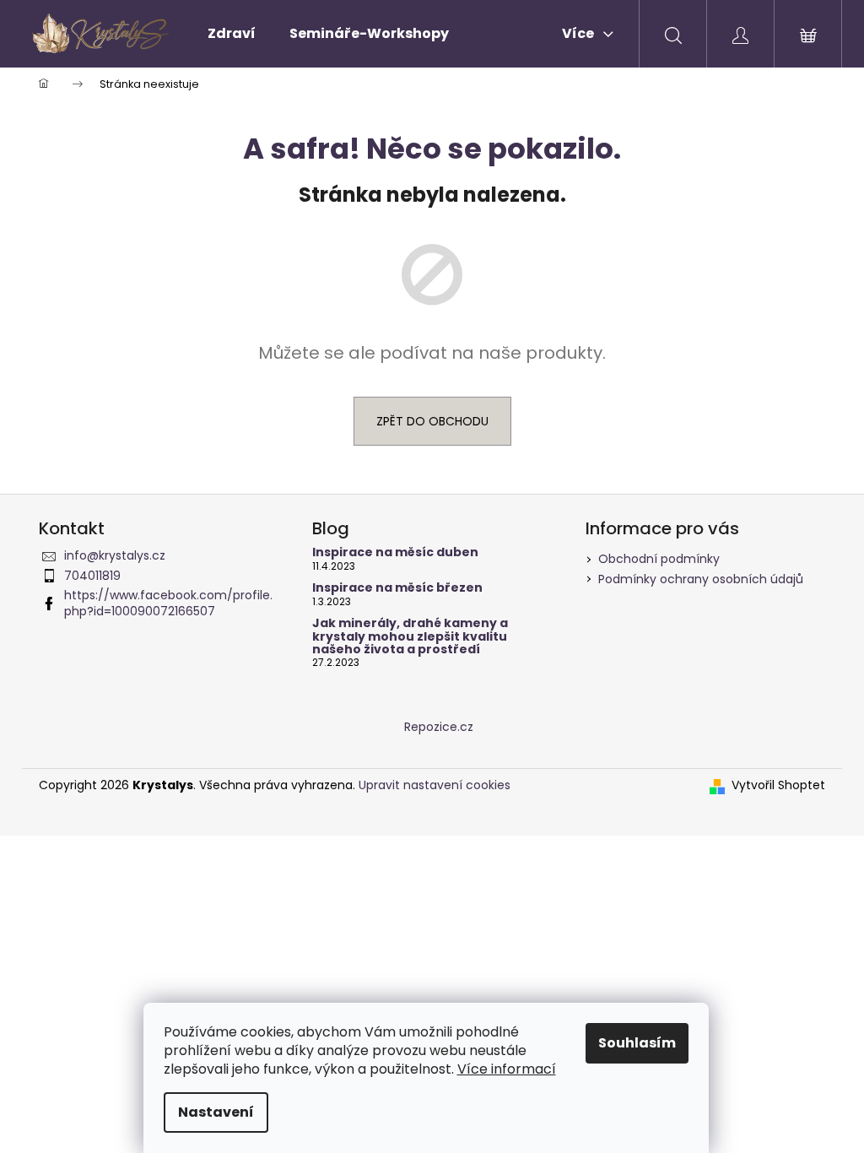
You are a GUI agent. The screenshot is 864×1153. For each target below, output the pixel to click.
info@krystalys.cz (114, 555)
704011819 (92, 575)
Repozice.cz (438, 726)
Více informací (506, 1069)
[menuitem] (232, 34)
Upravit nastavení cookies (434, 785)
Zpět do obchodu (432, 421)
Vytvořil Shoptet (778, 785)
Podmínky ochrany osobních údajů (700, 579)
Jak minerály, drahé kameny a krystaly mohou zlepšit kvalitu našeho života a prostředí (410, 636)
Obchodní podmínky (659, 558)
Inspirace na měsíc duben (395, 552)
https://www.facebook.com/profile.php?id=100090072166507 (168, 603)
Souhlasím (637, 1043)
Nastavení (216, 1112)
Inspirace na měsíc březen (397, 588)
